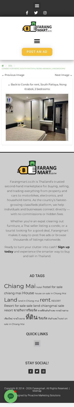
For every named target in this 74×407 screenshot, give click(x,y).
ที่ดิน (32, 317)
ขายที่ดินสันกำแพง (46, 310)
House (28, 293)
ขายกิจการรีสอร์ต (25, 310)
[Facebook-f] (30, 371)
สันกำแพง (52, 318)
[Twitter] (37, 371)
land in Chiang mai (28, 301)
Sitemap (37, 390)
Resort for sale (15, 306)
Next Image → (63, 74)
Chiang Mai (20, 286)
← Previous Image (13, 74)
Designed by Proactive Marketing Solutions (37, 395)
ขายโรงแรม (19, 318)
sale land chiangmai (42, 306)
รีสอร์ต (42, 318)
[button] (37, 5)
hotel (39, 287)
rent (45, 299)
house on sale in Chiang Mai (50, 293)
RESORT (56, 301)
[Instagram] (43, 371)
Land (10, 299)
